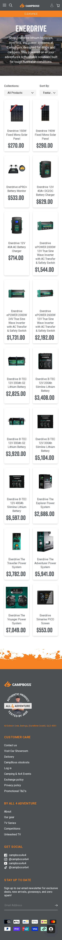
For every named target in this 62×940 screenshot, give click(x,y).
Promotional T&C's (15, 791)
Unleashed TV (12, 834)
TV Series (10, 823)
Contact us (10, 745)
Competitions (12, 828)
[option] (31, 14)
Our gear (9, 817)
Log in (8, 768)
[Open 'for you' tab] (51, 929)
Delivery (9, 756)
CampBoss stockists (16, 762)
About (7, 811)
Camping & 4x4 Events (17, 773)
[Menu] (5, 5)
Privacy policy (12, 785)
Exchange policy (14, 779)
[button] (54, 905)
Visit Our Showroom (16, 751)
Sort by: (44, 86)
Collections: (11, 86)
